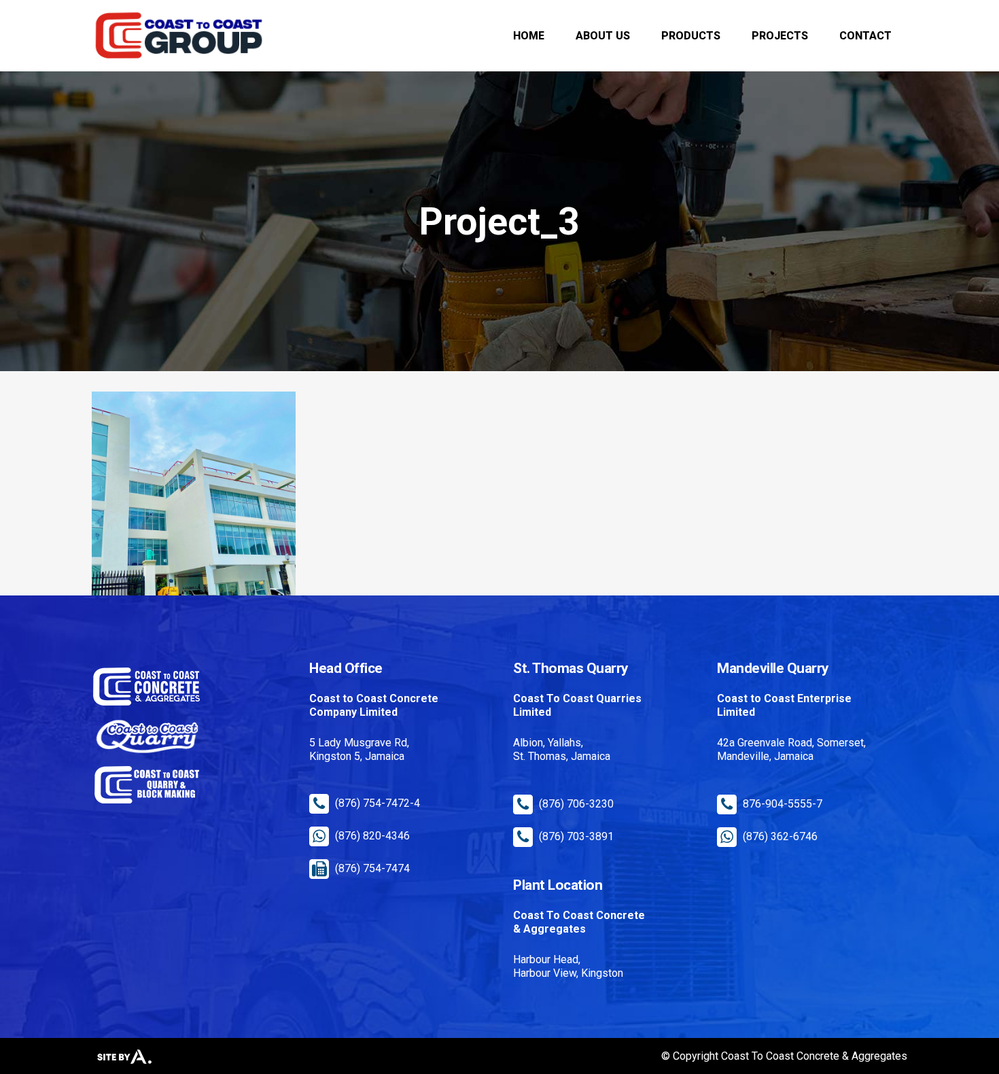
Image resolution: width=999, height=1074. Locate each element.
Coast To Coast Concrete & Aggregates (814, 1056)
